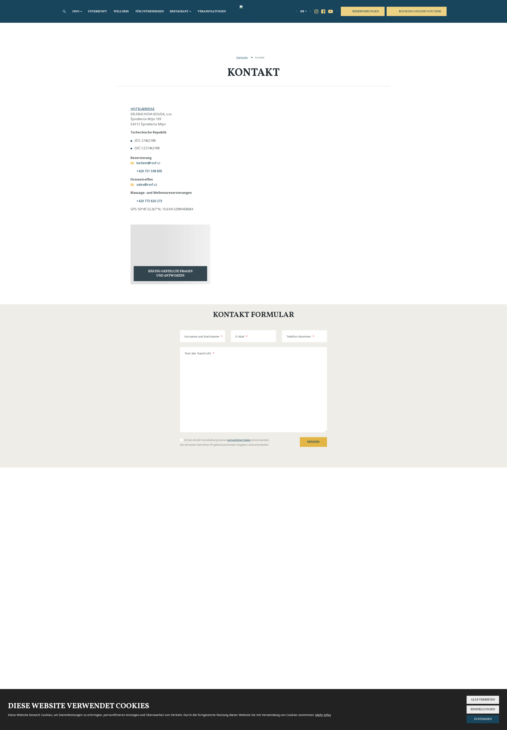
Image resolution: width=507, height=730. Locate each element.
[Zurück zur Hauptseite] (253, 11)
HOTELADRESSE (142, 109)
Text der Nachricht (199, 353)
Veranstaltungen (212, 11)
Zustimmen (483, 719)
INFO (75, 11)
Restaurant (179, 11)
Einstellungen (483, 709)
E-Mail (241, 336)
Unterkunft (97, 11)
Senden (313, 442)
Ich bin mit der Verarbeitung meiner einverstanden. (227, 440)
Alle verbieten (483, 700)
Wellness (121, 11)
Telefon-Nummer (300, 336)
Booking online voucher (420, 12)
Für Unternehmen (149, 11)
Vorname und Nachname (203, 336)
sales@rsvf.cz (146, 184)
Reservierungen (365, 12)
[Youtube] (330, 11)
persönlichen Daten (239, 440)
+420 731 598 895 (149, 171)
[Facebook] (323, 11)
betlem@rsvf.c (147, 163)
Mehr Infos (323, 715)
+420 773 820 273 (149, 201)
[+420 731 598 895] (290, 11)
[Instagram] (316, 11)
